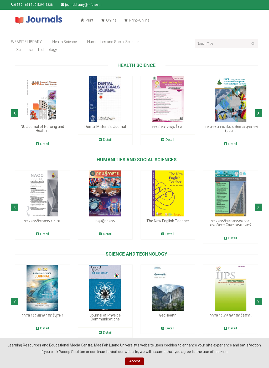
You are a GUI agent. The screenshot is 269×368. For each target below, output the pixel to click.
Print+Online (138, 20)
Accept (134, 361)
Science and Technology (36, 50)
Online (110, 20)
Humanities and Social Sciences (114, 42)
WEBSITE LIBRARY (26, 42)
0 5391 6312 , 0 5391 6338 (33, 5)
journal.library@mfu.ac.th (82, 5)
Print (89, 20)
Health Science (64, 42)
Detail (44, 144)
